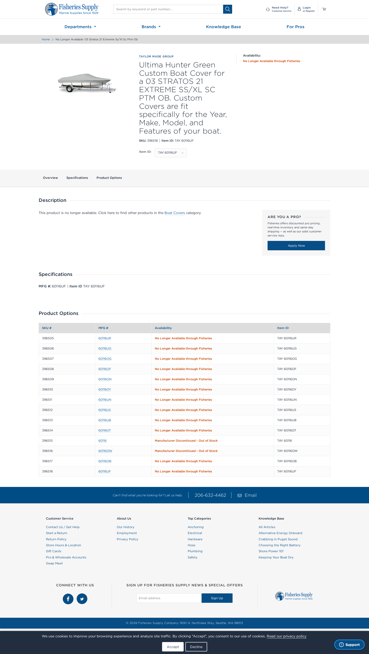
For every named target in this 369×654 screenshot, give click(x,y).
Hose (191, 545)
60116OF (104, 369)
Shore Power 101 (271, 551)
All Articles (267, 527)
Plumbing (195, 551)
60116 (102, 441)
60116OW (105, 451)
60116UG (104, 348)
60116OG (104, 359)
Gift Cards (53, 551)
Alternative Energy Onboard (280, 533)
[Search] (227, 9)
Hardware (195, 539)
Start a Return (56, 533)
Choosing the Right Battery (280, 545)
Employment (127, 533)
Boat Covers (174, 213)
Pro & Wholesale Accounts (66, 557)
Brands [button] (149, 26)
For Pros (296, 26)
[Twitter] (82, 596)
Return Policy (56, 539)
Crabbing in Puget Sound (278, 539)
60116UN (104, 400)
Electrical (195, 533)
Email (251, 495)
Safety (193, 557)
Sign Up (217, 598)
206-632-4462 (210, 495)
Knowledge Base (223, 26)
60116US (104, 410)
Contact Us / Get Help (63, 527)
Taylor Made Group (156, 56)
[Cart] (322, 9)
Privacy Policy (127, 539)
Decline (196, 647)
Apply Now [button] (296, 246)
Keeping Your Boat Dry (276, 557)
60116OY (104, 389)
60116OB (104, 461)
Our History (126, 527)
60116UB (104, 420)
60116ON (104, 379)
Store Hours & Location (63, 545)
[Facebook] (69, 596)
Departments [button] (78, 26)
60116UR (104, 338)
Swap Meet (54, 563)
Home (46, 39)
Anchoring (196, 527)
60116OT (104, 430)
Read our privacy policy (286, 636)
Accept (173, 647)
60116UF (104, 471)
